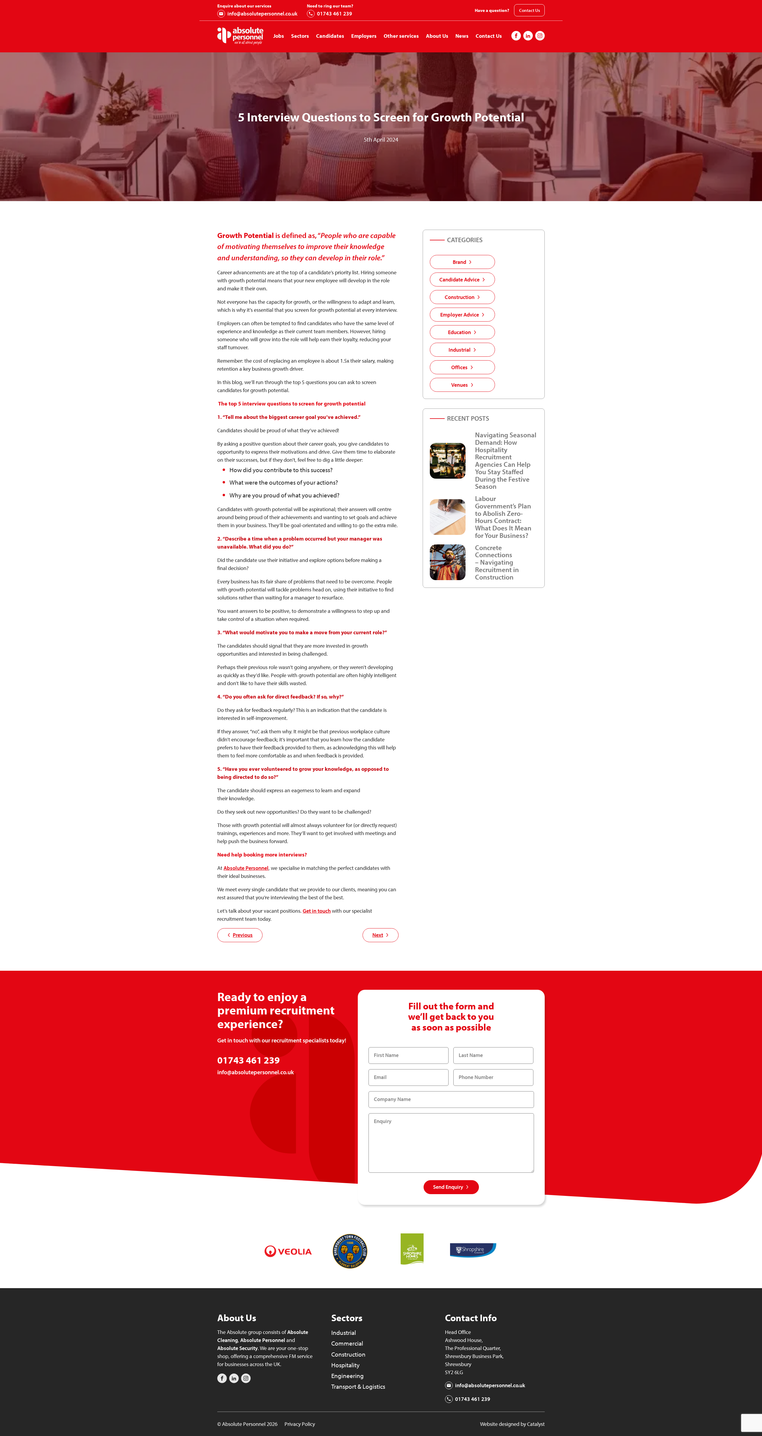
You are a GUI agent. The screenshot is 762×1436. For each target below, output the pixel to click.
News (462, 35)
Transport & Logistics (358, 1386)
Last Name (471, 1055)
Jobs (278, 35)
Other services (401, 35)
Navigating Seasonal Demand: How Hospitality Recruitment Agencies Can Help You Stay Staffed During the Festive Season (505, 460)
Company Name (392, 1099)
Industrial (343, 1332)
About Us (437, 35)
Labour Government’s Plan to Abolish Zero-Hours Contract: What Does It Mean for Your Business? (503, 517)
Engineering (347, 1375)
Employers (364, 35)
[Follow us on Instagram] (528, 35)
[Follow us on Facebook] (516, 35)
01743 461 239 (334, 13)
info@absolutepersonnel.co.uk (262, 13)
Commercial (347, 1343)
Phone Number (476, 1077)
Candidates (330, 35)
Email (380, 1077)
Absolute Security (237, 1348)
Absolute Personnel (262, 1340)
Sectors (300, 35)
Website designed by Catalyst (512, 1424)
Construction (348, 1354)
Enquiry (382, 1121)
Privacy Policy (300, 1424)
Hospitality (345, 1365)
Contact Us (529, 10)
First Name (386, 1055)
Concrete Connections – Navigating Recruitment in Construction (497, 562)
